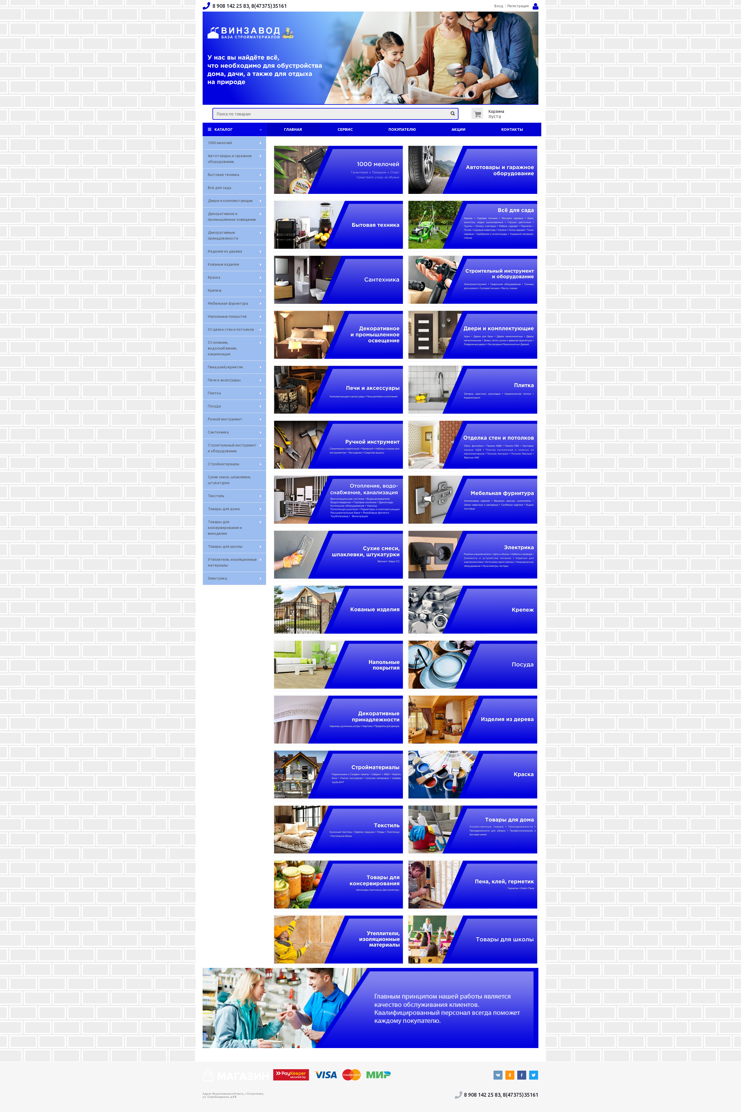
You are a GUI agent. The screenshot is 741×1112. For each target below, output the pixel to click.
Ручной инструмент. (225, 419)
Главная (293, 129)
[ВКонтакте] (498, 1075)
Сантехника (218, 432)
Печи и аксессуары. (224, 380)
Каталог (223, 129)
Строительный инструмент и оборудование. (232, 448)
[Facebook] (521, 1075)
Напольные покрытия (227, 316)
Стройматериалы (223, 464)
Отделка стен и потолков (231, 329)
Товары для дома (224, 509)
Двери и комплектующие (230, 200)
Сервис (345, 129)
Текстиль (216, 496)
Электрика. (218, 578)
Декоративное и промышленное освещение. (232, 216)
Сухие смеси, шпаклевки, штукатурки (229, 480)
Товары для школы (225, 546)
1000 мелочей (220, 143)
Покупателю (402, 129)
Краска (214, 277)
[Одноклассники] (509, 1075)
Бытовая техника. (224, 174)
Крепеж (214, 290)
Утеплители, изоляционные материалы (232, 562)
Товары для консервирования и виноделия (225, 527)
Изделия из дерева (225, 251)
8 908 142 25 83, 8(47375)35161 (249, 6)
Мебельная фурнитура (228, 303)
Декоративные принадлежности (223, 235)
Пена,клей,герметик (225, 367)
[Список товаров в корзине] (489, 117)
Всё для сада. (220, 187)
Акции (458, 129)
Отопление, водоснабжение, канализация (222, 348)
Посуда (214, 406)
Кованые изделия (223, 264)
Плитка (214, 393)
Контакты (512, 129)
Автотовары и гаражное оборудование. (230, 158)
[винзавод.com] (236, 1079)
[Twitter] (533, 1075)
